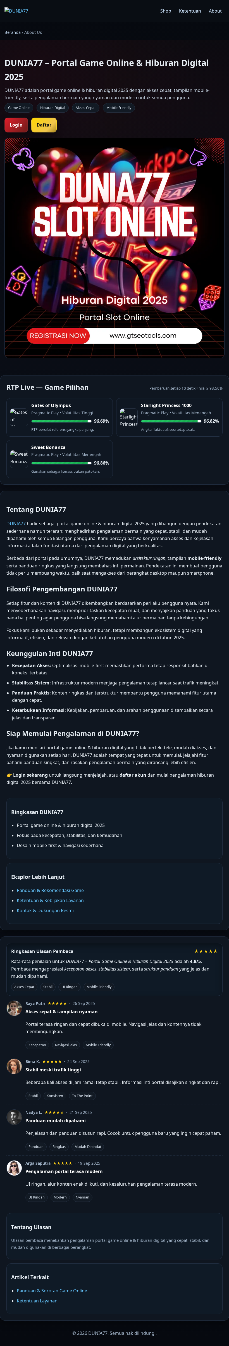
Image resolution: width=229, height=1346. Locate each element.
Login (16, 125)
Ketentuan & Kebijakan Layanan (50, 900)
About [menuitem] (215, 11)
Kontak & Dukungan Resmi (45, 910)
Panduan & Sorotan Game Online (52, 1291)
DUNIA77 (16, 523)
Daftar (44, 125)
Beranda (12, 32)
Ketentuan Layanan (37, 1301)
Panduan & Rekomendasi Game (50, 890)
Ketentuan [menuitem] (190, 11)
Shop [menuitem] (165, 11)
